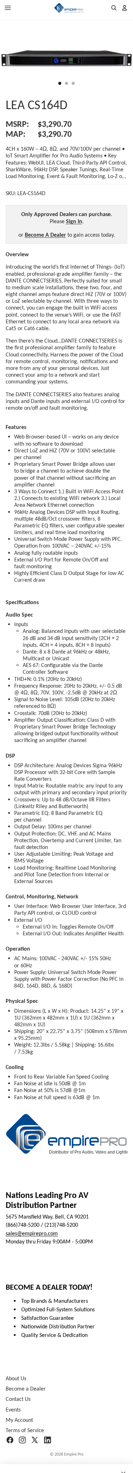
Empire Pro (73, 1454)
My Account (19, 1419)
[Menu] (8, 7)
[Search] (114, 8)
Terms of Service (25, 1430)
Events (13, 1409)
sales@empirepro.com (32, 1233)
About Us (16, 1378)
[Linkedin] (47, 1440)
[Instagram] (22, 1440)
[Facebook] (10, 1440)
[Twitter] (35, 1440)
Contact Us (18, 1399)
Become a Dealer (26, 1388)
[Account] (124, 8)
